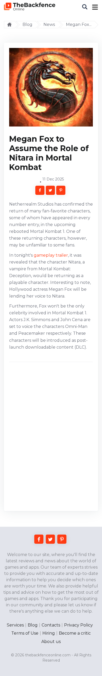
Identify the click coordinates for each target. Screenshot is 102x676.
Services (15, 625)
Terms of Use (24, 633)
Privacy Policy (78, 625)
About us (51, 641)
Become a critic (75, 633)
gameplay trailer (51, 255)
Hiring (48, 633)
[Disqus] (51, 438)
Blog (33, 625)
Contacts (51, 625)
